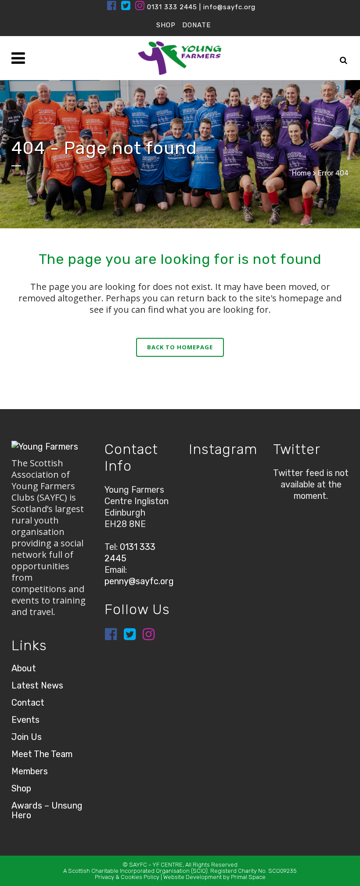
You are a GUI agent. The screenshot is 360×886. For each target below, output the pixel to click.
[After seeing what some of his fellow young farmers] (251, 511)
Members (29, 771)
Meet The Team (41, 754)
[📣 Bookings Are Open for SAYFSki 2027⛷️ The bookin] (251, 495)
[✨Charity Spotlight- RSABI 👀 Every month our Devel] (225, 495)
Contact (27, 702)
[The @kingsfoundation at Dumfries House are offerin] (199, 478)
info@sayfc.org (229, 7)
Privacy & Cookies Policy (127, 877)
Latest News (37, 685)
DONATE (196, 25)
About (23, 668)
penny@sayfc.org (139, 581)
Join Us (26, 737)
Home (301, 173)
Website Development (192, 877)
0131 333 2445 (172, 7)
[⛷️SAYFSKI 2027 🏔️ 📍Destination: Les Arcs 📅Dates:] (225, 511)
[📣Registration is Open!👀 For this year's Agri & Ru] (251, 478)
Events (25, 720)
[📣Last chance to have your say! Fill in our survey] (225, 478)
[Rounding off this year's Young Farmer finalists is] (199, 511)
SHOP (166, 25)
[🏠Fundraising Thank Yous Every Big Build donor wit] (199, 495)
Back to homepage (180, 347)
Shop (21, 788)
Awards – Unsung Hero (47, 810)
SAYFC (138, 864)
